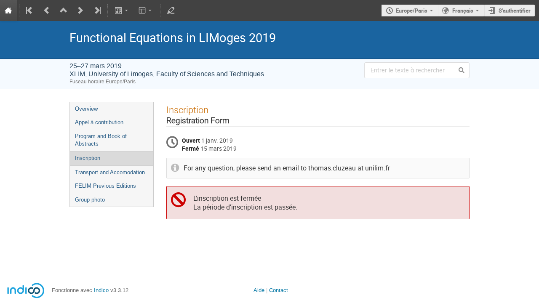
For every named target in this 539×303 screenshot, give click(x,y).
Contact (278, 290)
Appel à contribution (99, 122)
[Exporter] (122, 10)
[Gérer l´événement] (171, 10)
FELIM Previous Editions (105, 186)
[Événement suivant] (80, 10)
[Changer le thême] (146, 10)
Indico (101, 290)
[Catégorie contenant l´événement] (63, 10)
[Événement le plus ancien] (29, 10)
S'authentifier (515, 10)
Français (462, 10)
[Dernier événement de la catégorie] (96, 10)
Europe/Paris (411, 10)
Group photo (90, 200)
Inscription (87, 158)
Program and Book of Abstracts (101, 140)
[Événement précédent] (46, 10)
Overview (86, 109)
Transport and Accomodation (110, 172)
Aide (258, 290)
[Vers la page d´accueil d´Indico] (8, 10)
